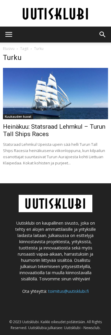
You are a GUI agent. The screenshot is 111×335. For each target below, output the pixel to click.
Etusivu (9, 48)
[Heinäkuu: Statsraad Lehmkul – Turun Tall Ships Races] (55, 93)
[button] (102, 35)
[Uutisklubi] (55, 13)
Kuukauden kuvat (18, 117)
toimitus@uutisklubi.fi (68, 291)
